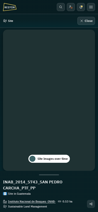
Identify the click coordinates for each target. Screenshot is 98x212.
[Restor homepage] (10, 7)
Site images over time (52, 159)
